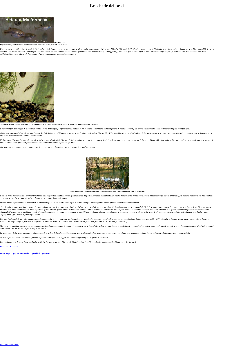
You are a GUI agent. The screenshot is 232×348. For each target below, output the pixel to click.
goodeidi (46, 253)
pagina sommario (21, 253)
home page (5, 253)
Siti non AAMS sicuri (9, 344)
